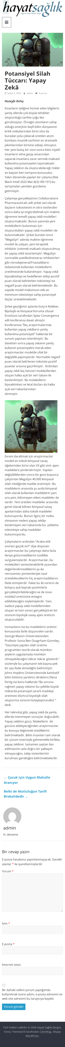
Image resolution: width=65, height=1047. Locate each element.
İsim (6, 923)
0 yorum (42, 93)
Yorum (8, 871)
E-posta (8, 944)
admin (30, 93)
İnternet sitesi (11, 965)
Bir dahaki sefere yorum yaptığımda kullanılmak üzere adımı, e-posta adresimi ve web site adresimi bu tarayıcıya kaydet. (32, 994)
